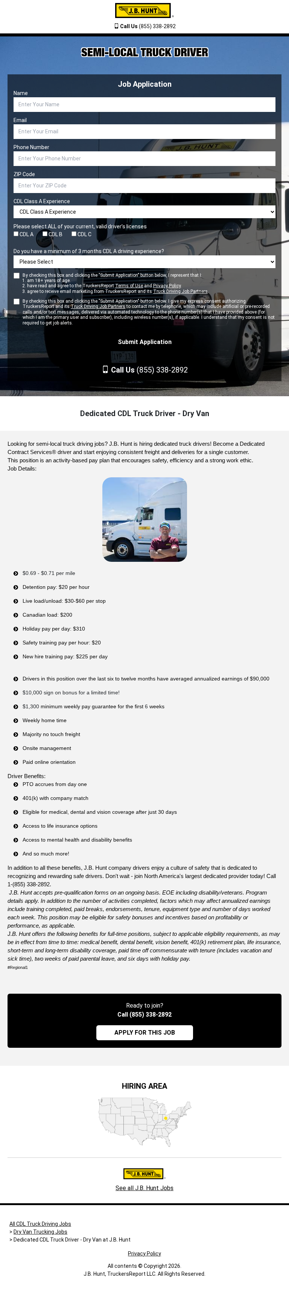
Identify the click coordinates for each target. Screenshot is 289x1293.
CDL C (83, 234)
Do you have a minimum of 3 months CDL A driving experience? (89, 251)
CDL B (54, 234)
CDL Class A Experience (42, 201)
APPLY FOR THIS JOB (144, 1032)
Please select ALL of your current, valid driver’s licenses (80, 226)
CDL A (25, 234)
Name (21, 93)
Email (20, 120)
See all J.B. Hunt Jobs (144, 1188)
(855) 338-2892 (148, 26)
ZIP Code (24, 174)
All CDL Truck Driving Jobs (40, 1224)
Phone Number (31, 147)
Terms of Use (129, 285)
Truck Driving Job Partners (180, 291)
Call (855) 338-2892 (144, 1014)
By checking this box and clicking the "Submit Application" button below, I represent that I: (116, 283)
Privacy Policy (167, 285)
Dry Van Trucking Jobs (40, 1232)
